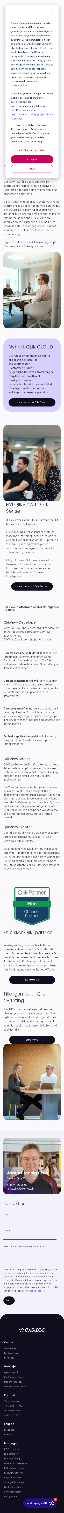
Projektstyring (12, 1458)
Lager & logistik (12, 1477)
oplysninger (17, 118)
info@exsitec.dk (13, 1410)
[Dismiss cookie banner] (52, 15)
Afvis (32, 168)
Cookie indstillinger (14, 1377)
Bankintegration (12, 1487)
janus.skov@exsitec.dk (20, 1189)
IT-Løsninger (11, 1454)
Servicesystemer (13, 1492)
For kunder (9, 1358)
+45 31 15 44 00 (13, 1406)
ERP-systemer (12, 1449)
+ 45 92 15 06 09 (17, 1185)
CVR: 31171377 (12, 1415)
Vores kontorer (12, 1401)
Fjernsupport (11, 1372)
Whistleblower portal (15, 1386)
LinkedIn (8, 1434)
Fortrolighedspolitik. (34, 1291)
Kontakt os (32, 979)
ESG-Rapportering (14, 1468)
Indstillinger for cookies (32, 150)
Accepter (32, 159)
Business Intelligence (15, 1463)
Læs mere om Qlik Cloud (32, 402)
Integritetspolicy (13, 1382)
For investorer (11, 1353)
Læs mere (32, 1039)
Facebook (9, 1430)
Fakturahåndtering (14, 1473)
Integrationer (11, 1496)
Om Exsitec (10, 1348)
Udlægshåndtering (14, 1482)
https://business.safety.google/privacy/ (32, 114)
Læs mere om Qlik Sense (32, 586)
